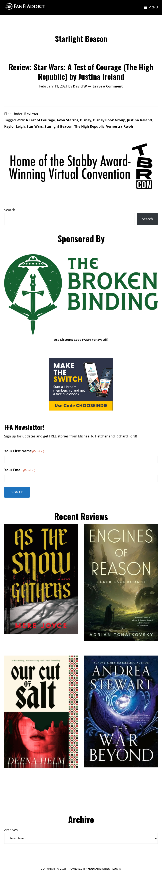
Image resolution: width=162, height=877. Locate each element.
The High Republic (89, 126)
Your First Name (24, 451)
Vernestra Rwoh (119, 126)
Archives (11, 830)
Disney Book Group (109, 120)
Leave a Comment (108, 86)
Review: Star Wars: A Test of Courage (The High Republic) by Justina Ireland (81, 71)
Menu (153, 7)
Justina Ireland (139, 120)
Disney (85, 120)
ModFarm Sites (99, 868)
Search (9, 210)
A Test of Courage (40, 120)
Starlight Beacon (59, 126)
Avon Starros (67, 120)
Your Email (19, 470)
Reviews (31, 113)
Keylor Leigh (14, 126)
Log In (117, 868)
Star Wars (35, 126)
